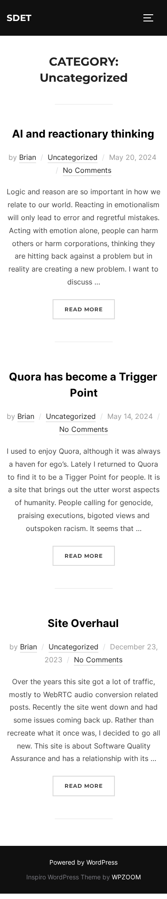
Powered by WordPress (83, 862)
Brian (27, 157)
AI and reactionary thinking (83, 133)
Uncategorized (73, 157)
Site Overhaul (83, 623)
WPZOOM (126, 877)
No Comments (87, 170)
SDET (19, 18)
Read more (90, 309)
